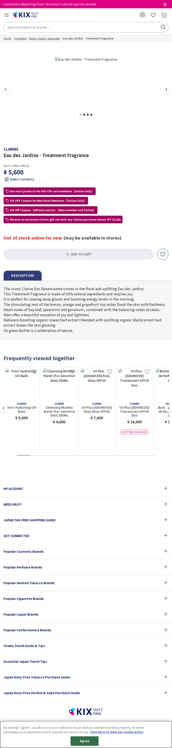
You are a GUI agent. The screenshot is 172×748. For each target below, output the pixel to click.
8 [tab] (121, 455)
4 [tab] (92, 114)
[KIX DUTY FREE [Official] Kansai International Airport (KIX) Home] (26, 15)
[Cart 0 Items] (164, 15)
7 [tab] (107, 455)
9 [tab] (134, 455)
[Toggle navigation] (6, 15)
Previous (5, 89)
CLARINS (11, 149)
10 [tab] (148, 455)
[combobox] (86, 27)
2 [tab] (85, 114)
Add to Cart (81, 254)
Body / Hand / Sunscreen (44, 38)
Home (7, 38)
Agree (84, 741)
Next (166, 89)
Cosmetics (20, 38)
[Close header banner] (164, 5)
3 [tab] (89, 114)
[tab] (23, 276)
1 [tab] (82, 114)
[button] (142, 14)
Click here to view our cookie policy (116, 732)
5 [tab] (79, 455)
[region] (86, 734)
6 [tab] (93, 455)
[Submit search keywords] (163, 27)
